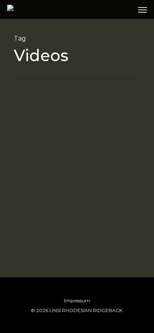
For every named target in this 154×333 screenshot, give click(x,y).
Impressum (77, 300)
